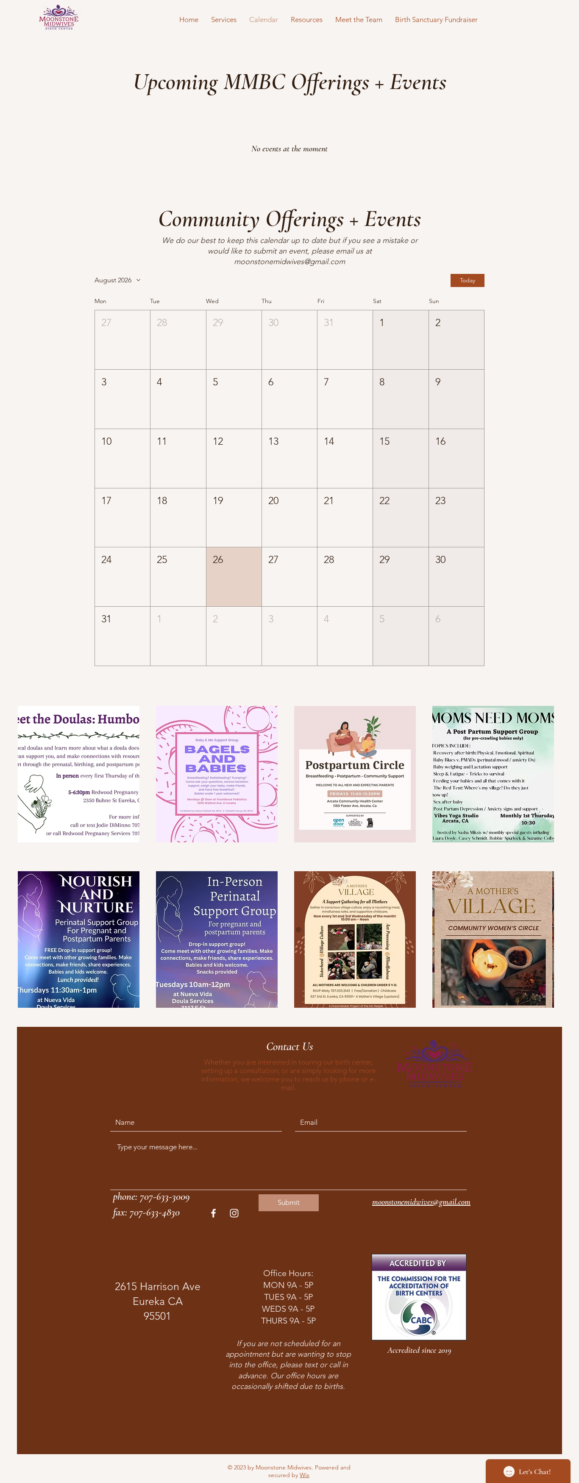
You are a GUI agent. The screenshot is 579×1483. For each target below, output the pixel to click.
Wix (304, 1475)
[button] (224, 19)
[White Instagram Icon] (234, 1213)
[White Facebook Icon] (213, 1213)
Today (467, 280)
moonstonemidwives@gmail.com (289, 261)
